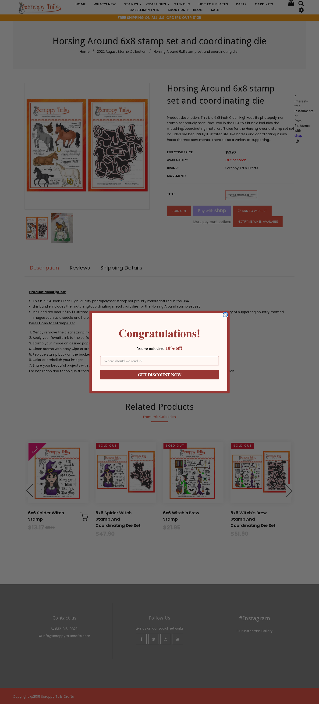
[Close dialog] (225, 314)
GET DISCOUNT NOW (159, 375)
